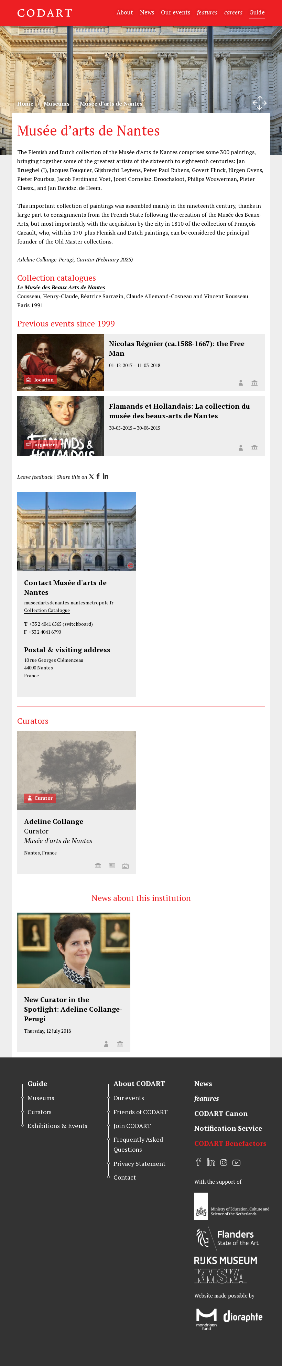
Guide (257, 12)
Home (25, 103)
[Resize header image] (259, 102)
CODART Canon (221, 1113)
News (147, 12)
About (125, 12)
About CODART (139, 1083)
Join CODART (132, 1125)
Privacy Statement (139, 1163)
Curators (40, 1112)
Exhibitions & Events (57, 1125)
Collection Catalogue (47, 610)
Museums (56, 103)
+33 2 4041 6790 (45, 631)
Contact (124, 1177)
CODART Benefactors (230, 1143)
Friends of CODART (140, 1112)
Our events (175, 12)
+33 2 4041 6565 (45, 624)
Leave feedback (35, 477)
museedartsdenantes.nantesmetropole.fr (68, 602)
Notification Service (228, 1128)
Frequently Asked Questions (138, 1144)
